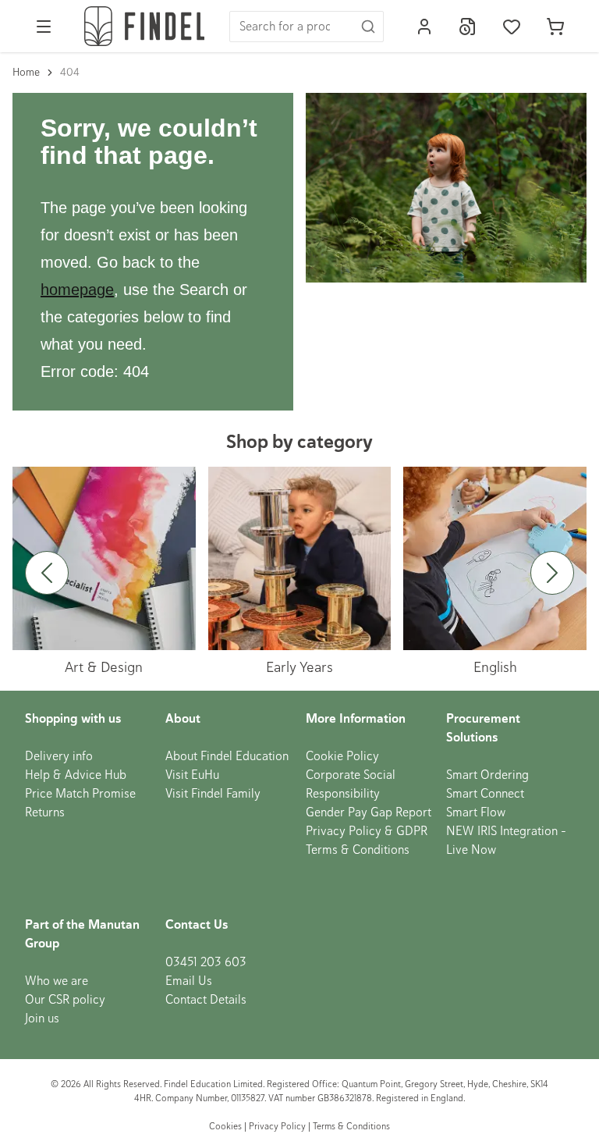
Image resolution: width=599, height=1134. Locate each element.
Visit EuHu (192, 775)
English (495, 667)
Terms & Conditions (357, 850)
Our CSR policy (65, 1000)
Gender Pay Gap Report (368, 812)
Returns (45, 812)
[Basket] (555, 26)
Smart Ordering (487, 775)
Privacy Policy (277, 1126)
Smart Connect (485, 794)
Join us (42, 1018)
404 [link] (70, 72)
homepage (77, 289)
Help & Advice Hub (75, 775)
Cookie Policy (342, 756)
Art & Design (104, 667)
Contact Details (205, 1000)
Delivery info (59, 756)
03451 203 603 (205, 962)
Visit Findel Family (213, 794)
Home (26, 72)
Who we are (56, 981)
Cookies (226, 1126)
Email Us (188, 981)
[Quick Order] (468, 26)
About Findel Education (227, 756)
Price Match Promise (80, 794)
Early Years (299, 667)
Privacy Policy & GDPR (366, 831)
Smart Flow (475, 812)
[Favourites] (511, 26)
